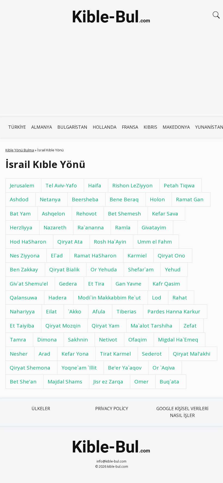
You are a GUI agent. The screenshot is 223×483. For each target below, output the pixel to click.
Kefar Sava (165, 213)
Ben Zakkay (24, 269)
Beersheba (85, 199)
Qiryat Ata (70, 241)
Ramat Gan (189, 199)
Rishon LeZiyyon (132, 185)
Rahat (179, 297)
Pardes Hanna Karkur (173, 311)
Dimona (47, 339)
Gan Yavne (128, 283)
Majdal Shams (65, 381)
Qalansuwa (23, 297)
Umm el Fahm (154, 241)
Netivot (108, 339)
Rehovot (86, 213)
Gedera (68, 283)
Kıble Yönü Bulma (19, 150)
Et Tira (96, 283)
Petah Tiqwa (179, 185)
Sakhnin (78, 339)
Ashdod (19, 199)
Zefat (190, 325)
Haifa (94, 185)
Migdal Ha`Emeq (178, 339)
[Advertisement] (111, 76)
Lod (156, 297)
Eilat (51, 311)
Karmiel (137, 255)
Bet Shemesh (124, 213)
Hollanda (104, 127)
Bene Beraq (124, 199)
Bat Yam (20, 213)
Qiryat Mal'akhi (191, 353)
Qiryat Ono (171, 255)
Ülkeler (41, 409)
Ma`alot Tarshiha (151, 325)
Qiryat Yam (105, 325)
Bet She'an (23, 381)
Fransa (130, 127)
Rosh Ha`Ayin (110, 241)
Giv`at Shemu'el (29, 283)
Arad (44, 353)
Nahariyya (22, 311)
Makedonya (176, 127)
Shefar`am (141, 269)
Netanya (50, 199)
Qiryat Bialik (64, 269)
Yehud (173, 269)
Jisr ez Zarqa (108, 381)
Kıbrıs (150, 127)
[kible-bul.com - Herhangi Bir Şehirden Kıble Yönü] (111, 17)
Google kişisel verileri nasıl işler (182, 412)
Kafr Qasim (166, 283)
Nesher (18, 353)
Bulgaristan (72, 127)
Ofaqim (137, 339)
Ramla (123, 227)
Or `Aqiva (164, 367)
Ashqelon (53, 213)
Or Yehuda (104, 269)
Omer (141, 381)
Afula (98, 311)
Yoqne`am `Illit (79, 367)
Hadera (57, 297)
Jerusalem (22, 185)
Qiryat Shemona (30, 367)
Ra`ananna (91, 227)
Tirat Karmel (115, 353)
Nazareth (55, 227)
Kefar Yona (75, 353)
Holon (157, 199)
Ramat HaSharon (95, 255)
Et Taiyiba (22, 325)
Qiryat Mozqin (62, 325)
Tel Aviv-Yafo (61, 185)
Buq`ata (169, 381)
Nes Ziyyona (25, 255)
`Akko (74, 311)
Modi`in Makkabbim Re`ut (109, 297)
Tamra (18, 339)
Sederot (152, 353)
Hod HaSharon (28, 241)
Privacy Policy (111, 409)
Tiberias (126, 311)
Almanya (41, 127)
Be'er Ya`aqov (124, 367)
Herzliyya (21, 227)
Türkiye (17, 127)
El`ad (57, 255)
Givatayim (154, 227)
